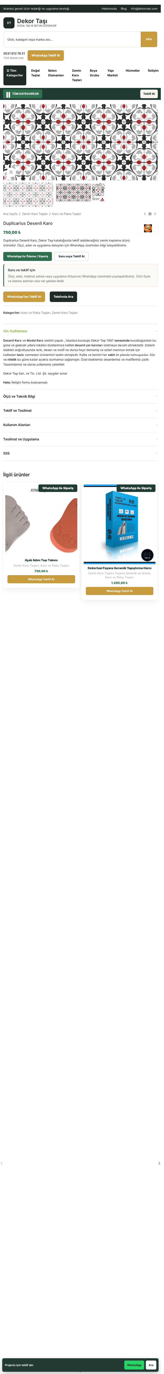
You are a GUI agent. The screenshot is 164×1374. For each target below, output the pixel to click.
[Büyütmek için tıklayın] (11, 172)
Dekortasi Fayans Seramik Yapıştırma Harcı (119, 568)
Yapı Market (112, 73)
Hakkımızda (109, 8)
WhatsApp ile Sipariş (57, 488)
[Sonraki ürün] (155, 213)
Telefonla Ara (63, 296)
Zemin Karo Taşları (77, 75)
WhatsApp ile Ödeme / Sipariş (27, 256)
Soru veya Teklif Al (72, 256)
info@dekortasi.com (144, 8)
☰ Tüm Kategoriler (15, 73)
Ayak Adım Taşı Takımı (41, 560)
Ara (149, 39)
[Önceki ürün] (144, 213)
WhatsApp (134, 1365)
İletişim (153, 70)
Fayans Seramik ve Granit (132, 573)
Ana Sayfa (10, 214)
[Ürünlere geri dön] (149, 213)
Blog (124, 8)
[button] (7, 142)
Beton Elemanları (56, 73)
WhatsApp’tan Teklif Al (24, 296)
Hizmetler (133, 70)
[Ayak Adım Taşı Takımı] (41, 520)
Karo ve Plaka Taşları (66, 214)
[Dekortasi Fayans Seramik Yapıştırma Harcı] (120, 524)
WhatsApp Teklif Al (45, 55)
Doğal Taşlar (35, 73)
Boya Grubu (94, 73)
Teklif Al (149, 93)
